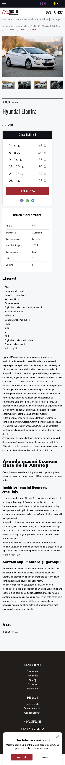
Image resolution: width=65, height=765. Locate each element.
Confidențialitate (32, 712)
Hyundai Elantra (28, 29)
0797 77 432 (54, 12)
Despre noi (32, 671)
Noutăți (32, 680)
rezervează (27, 191)
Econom (10, 29)
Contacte (32, 684)
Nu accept (43, 757)
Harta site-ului (32, 704)
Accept (21, 757)
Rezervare (32, 688)
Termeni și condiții (32, 708)
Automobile (32, 675)
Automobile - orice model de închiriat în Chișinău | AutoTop (31, 26)
